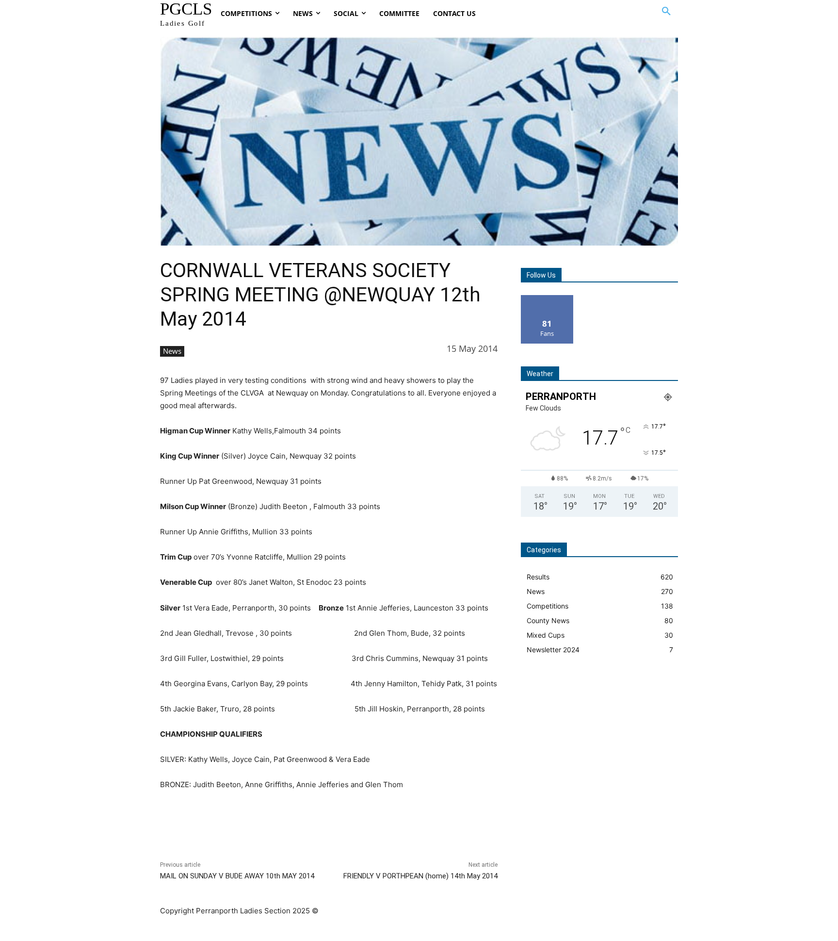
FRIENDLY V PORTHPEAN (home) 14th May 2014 (420, 876)
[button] (666, 11)
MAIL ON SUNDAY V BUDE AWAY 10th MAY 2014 (237, 876)
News (172, 351)
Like (547, 298)
